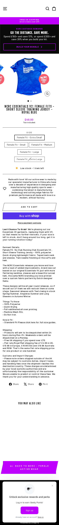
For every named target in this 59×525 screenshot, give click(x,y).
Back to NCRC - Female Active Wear (31, 467)
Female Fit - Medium (41, 144)
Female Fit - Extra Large (29, 159)
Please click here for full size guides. (37, 322)
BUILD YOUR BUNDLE (27, 47)
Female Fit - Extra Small (29, 137)
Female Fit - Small (16, 144)
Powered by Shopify (29, 523)
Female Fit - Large (29, 152)
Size (29, 132)
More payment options (29, 223)
